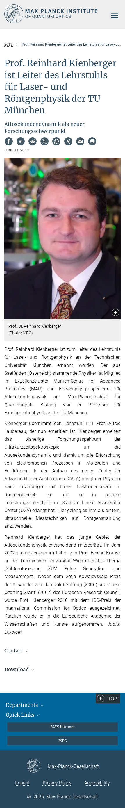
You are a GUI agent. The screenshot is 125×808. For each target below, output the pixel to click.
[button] (115, 313)
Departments (22, 705)
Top (112, 699)
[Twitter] (44, 141)
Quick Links (21, 715)
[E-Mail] (80, 141)
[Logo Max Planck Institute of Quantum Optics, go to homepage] (51, 13)
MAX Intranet (63, 727)
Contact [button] (14, 651)
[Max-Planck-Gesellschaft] (37, 766)
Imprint (22, 783)
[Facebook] (8, 141)
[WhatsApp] (56, 141)
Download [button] (17, 670)
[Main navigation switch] (114, 15)
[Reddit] (32, 141)
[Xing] (68, 141)
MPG (62, 741)
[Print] (92, 141)
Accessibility (97, 783)
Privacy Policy (57, 783)
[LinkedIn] (20, 141)
